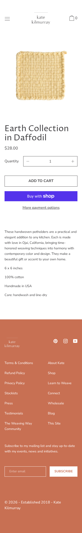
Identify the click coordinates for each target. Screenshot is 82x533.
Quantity (12, 161)
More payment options (41, 207)
